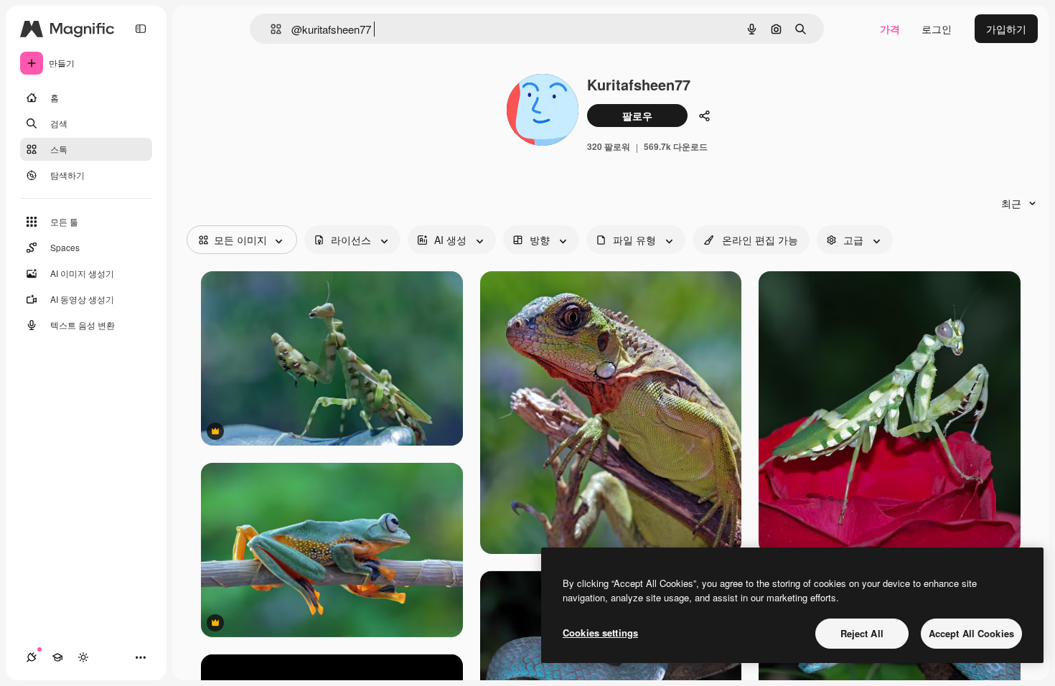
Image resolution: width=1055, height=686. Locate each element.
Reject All (861, 633)
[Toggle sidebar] (140, 28)
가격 (890, 29)
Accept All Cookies (971, 633)
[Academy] (57, 657)
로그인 (937, 29)
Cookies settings (600, 632)
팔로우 (637, 115)
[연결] (31, 657)
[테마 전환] (83, 657)
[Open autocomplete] (270, 29)
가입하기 (1006, 29)
